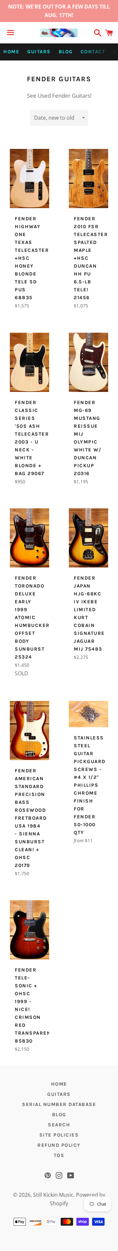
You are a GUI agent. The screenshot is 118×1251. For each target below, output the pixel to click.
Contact (93, 52)
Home (11, 52)
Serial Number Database (59, 1104)
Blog (66, 52)
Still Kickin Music (53, 1194)
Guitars (39, 52)
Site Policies (59, 1135)
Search (59, 1125)
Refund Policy (59, 1145)
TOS (59, 1155)
